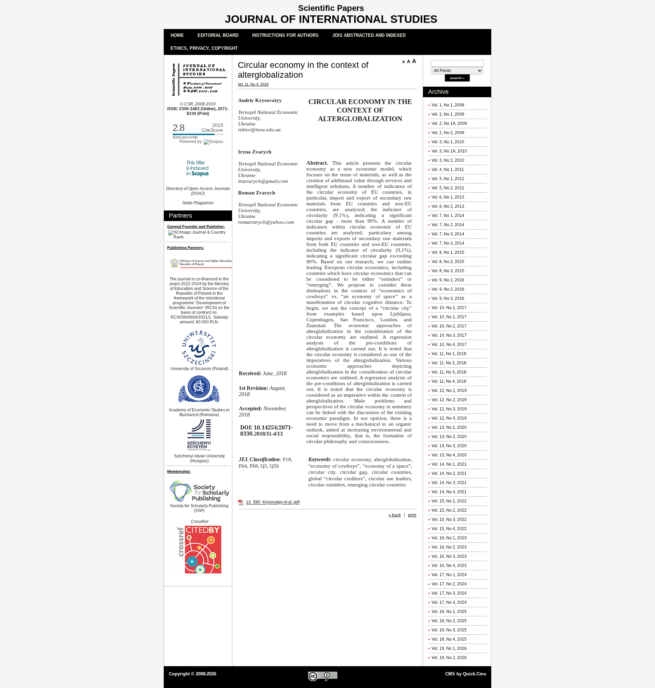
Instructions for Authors (285, 35)
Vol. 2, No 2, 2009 (448, 132)
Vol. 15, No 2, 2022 (449, 510)
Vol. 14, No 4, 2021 (449, 491)
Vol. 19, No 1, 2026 (449, 648)
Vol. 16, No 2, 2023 (449, 547)
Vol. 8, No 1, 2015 (448, 252)
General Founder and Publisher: (196, 226)
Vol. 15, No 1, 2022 (449, 501)
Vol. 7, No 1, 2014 (448, 215)
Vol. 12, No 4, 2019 (449, 418)
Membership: (179, 471)
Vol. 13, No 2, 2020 (449, 436)
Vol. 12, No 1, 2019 (449, 390)
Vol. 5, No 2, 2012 (448, 188)
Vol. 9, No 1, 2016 (448, 280)
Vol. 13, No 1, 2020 (449, 427)
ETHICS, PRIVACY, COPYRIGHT (204, 48)
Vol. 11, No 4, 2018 (449, 381)
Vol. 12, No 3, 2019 (449, 409)
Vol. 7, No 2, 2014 (448, 224)
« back (395, 515)
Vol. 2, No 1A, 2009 (449, 123)
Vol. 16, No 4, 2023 (449, 565)
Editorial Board (218, 35)
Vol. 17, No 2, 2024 (449, 584)
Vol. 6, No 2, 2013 (448, 206)
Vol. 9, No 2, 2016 (448, 289)
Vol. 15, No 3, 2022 (449, 519)
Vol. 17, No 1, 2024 (449, 574)
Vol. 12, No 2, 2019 (449, 399)
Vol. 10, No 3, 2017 (449, 335)
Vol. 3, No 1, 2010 (448, 142)
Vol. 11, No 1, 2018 (449, 353)
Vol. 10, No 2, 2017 (449, 326)
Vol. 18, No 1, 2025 (449, 611)
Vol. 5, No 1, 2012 (448, 178)
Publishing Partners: (185, 248)
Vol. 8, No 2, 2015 (448, 261)
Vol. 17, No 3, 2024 (449, 593)
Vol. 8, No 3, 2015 (448, 270)
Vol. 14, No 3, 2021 (449, 482)
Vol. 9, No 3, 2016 (448, 298)
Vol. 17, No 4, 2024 (449, 602)
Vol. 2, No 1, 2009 (448, 114)
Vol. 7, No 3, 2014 (448, 234)
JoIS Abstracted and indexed (369, 35)
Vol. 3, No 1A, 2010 (449, 151)
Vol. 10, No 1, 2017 (449, 307)
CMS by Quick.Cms (465, 673)
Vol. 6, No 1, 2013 (448, 197)
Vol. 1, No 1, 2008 (448, 105)
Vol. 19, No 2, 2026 (449, 657)
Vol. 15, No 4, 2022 (449, 528)
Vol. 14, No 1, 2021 (449, 464)
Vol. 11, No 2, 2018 (449, 363)
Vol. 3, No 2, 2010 (448, 160)
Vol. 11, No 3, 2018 (449, 372)
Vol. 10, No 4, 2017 (449, 344)
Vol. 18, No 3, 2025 (449, 630)
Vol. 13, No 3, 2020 (449, 445)
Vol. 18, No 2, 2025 (449, 620)
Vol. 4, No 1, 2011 (448, 169)
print (412, 515)
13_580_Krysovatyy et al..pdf (273, 502)
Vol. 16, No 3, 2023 (449, 556)
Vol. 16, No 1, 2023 (449, 538)
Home (177, 35)
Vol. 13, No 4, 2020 (449, 455)
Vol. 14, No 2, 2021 (449, 473)
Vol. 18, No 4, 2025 (449, 639)
